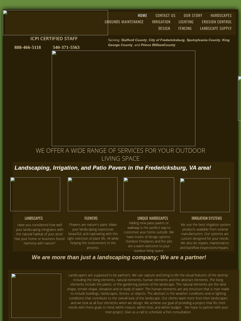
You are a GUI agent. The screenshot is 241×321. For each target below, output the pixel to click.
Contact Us (166, 15)
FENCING (185, 28)
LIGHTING (186, 21)
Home (142, 15)
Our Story (193, 15)
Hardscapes (221, 15)
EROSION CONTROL (217, 21)
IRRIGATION (161, 21)
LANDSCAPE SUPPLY (216, 28)
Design (164, 28)
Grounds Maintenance (124, 21)
